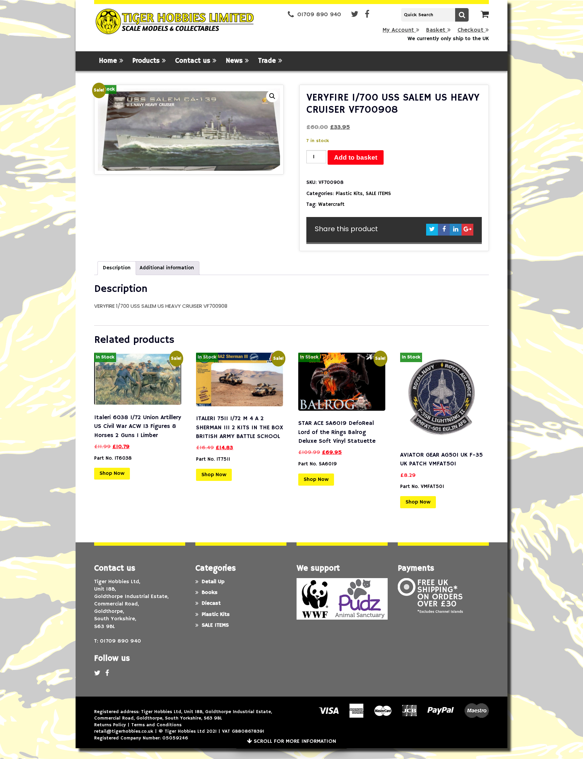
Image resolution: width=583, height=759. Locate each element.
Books (210, 592)
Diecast (211, 603)
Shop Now (112, 473)
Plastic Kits (349, 193)
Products (147, 61)
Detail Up (213, 581)
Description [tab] (117, 268)
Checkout (471, 30)
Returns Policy (110, 725)
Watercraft (331, 204)
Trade (268, 61)
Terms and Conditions (156, 725)
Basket (436, 30)
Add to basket (355, 157)
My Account (399, 30)
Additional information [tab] (167, 268)
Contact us (194, 61)
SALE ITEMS (378, 193)
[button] (272, 96)
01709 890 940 (319, 14)
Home (109, 61)
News (235, 61)
